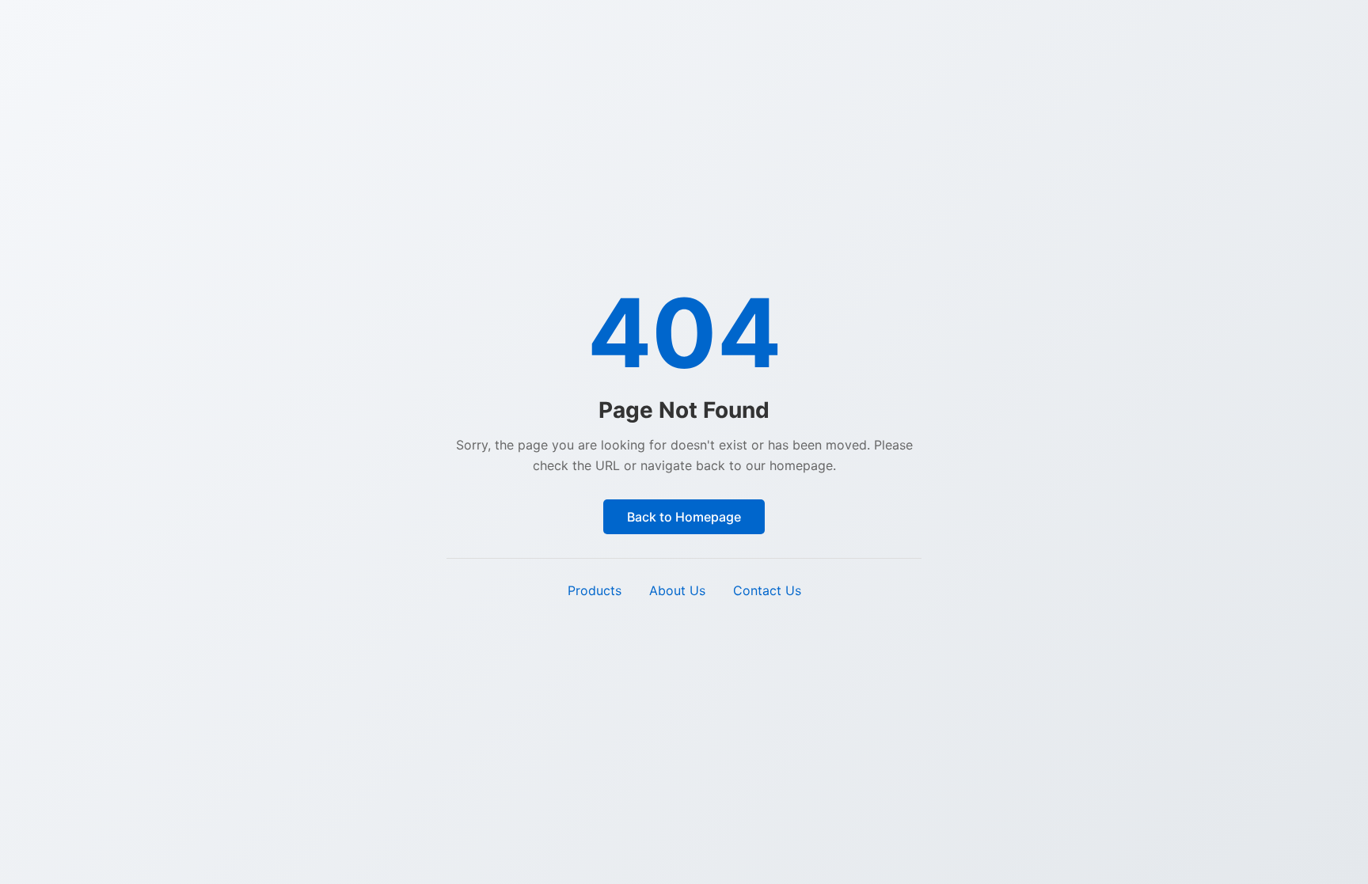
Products (594, 590)
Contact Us (767, 590)
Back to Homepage (684, 517)
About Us (677, 590)
